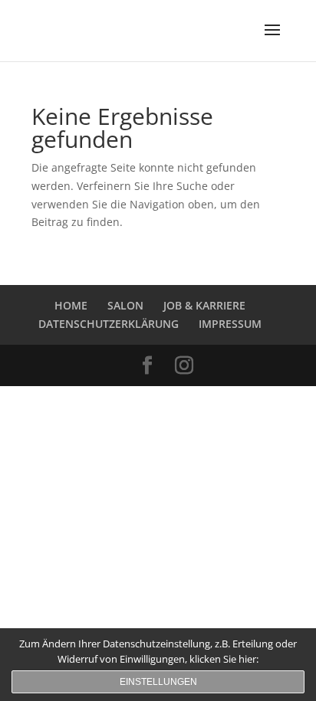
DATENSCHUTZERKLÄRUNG (108, 323)
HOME (70, 305)
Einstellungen (158, 681)
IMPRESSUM (230, 323)
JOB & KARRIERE (204, 305)
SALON (125, 305)
